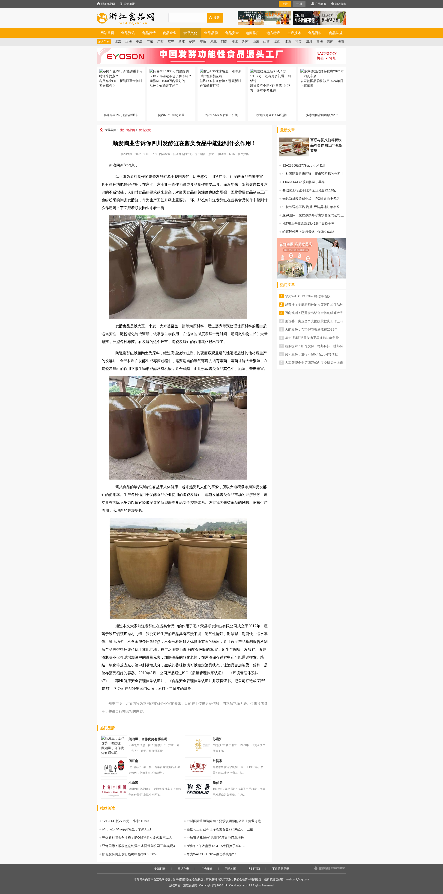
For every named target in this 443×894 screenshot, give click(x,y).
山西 (266, 41)
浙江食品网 (108, 4)
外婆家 (198, 767)
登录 (285, 4)
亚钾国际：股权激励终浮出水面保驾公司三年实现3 (138, 846)
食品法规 (336, 33)
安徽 (203, 41)
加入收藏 (340, 4)
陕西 (277, 41)
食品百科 (315, 33)
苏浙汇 (198, 745)
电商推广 (253, 33)
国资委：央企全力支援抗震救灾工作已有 (314, 321)
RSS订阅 (254, 868)
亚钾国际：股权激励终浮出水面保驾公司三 (313, 215)
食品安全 (232, 33)
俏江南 (114, 767)
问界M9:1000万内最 (171, 115)
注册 (299, 4)
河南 (224, 41)
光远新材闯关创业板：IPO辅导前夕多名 (311, 198)
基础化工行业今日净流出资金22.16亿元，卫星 (220, 829)
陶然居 (198, 789)
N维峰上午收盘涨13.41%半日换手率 (308, 223)
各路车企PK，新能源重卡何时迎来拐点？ (120, 83)
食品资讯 (128, 33)
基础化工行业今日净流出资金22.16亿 (309, 190)
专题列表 (159, 868)
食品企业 (170, 33)
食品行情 (149, 33)
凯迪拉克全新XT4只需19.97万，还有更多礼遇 (270, 88)
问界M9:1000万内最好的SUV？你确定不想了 (167, 83)
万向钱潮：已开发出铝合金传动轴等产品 (314, 313)
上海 (128, 41)
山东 (256, 41)
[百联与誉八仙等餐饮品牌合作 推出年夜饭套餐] (294, 155)
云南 (330, 41)
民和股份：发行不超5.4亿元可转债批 (311, 354)
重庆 (139, 41)
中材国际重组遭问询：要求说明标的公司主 (313, 174)
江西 (287, 41)
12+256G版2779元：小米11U (303, 165)
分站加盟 (129, 4)
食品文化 (190, 33)
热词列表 (183, 868)
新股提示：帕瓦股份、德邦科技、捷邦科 (314, 346)
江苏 (171, 41)
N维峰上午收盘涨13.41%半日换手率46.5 (216, 846)
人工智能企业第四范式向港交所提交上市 (314, 362)
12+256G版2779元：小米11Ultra (125, 821)
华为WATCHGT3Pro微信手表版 (307, 296)
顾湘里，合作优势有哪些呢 (112, 750)
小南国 (114, 789)
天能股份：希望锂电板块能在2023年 (311, 329)
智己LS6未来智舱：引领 (221, 115)
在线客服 (320, 4)
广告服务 (207, 868)
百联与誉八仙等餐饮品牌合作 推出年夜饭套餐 (326, 145)
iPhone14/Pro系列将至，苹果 (303, 182)
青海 (319, 41)
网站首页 (107, 33)
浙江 (181, 41)
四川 (309, 41)
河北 (213, 41)
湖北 (234, 41)
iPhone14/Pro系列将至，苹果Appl (126, 829)
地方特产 (273, 33)
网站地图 (230, 868)
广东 (150, 41)
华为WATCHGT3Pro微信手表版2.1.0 (213, 854)
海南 (341, 41)
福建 (192, 41)
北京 (118, 41)
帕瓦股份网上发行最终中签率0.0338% (129, 854)
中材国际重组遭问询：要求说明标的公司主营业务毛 (224, 821)
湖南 (245, 41)
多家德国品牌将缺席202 (322, 115)
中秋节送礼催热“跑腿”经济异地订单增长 (215, 837)
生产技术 (294, 33)
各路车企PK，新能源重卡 (121, 115)
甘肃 (298, 41)
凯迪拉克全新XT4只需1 (271, 115)
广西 (160, 41)
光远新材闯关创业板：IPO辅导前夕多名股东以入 (137, 837)
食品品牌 (211, 33)
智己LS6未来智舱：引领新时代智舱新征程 (220, 83)
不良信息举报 (280, 868)
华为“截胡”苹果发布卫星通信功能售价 (312, 338)
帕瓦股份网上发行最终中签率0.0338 (308, 232)
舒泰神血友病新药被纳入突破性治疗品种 (314, 304)
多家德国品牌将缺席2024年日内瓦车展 (321, 83)
